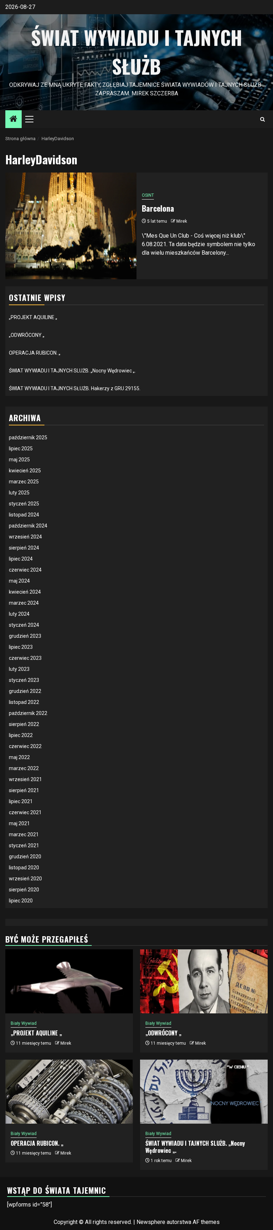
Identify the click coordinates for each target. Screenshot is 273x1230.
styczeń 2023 (24, 680)
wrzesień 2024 (25, 537)
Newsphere (150, 1222)
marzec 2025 (24, 481)
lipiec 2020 (21, 900)
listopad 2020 (24, 867)
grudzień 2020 (25, 856)
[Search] (262, 119)
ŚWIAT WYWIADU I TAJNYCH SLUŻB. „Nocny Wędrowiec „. (72, 370)
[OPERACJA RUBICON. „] (69, 1092)
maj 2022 (19, 757)
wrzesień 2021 (25, 779)
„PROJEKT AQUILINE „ (33, 317)
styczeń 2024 (24, 625)
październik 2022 (28, 713)
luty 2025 (19, 492)
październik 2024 (28, 526)
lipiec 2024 (21, 559)
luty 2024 (19, 614)
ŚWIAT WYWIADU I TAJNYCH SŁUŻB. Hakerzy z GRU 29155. (74, 388)
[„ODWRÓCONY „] (204, 981)
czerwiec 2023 (25, 658)
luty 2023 (19, 669)
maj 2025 (19, 459)
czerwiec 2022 (25, 746)
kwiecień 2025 (25, 470)
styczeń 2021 (24, 845)
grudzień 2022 (25, 691)
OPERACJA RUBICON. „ (34, 353)
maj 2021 (19, 823)
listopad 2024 (24, 515)
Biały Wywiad (24, 1023)
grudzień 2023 (25, 636)
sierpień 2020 (24, 889)
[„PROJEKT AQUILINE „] (69, 981)
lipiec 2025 (21, 448)
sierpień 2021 (24, 790)
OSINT (148, 195)
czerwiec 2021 (25, 812)
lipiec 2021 (21, 801)
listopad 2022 (24, 702)
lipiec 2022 (21, 735)
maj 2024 (19, 581)
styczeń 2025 (24, 504)
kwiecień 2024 (25, 592)
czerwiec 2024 (25, 570)
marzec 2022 (24, 768)
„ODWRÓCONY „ (26, 335)
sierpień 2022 (24, 724)
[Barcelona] (70, 226)
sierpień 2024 (24, 548)
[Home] (13, 119)
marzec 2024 (24, 603)
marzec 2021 (24, 834)
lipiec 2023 (21, 647)
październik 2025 (28, 437)
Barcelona (158, 208)
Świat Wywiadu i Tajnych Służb (136, 51)
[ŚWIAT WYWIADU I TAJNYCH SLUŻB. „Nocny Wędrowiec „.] (204, 1092)
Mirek (181, 221)
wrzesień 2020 (25, 878)
